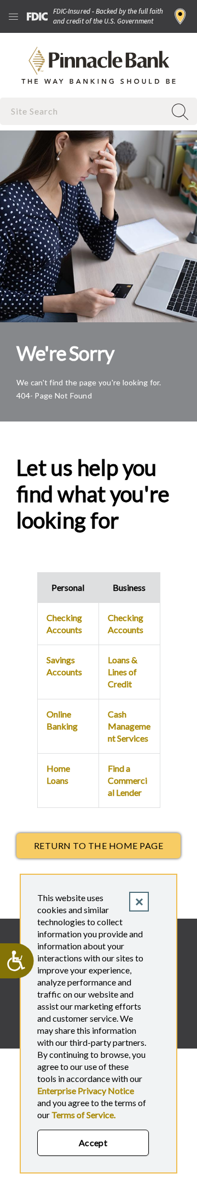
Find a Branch (180, 16)
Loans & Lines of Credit (122, 671)
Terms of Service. (83, 1114)
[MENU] (13, 16)
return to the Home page (98, 845)
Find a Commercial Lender (127, 780)
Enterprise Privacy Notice (85, 1090)
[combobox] (83, 111)
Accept (93, 1142)
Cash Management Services (129, 726)
